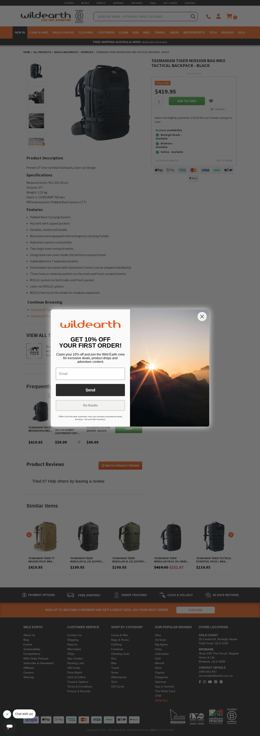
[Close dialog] (202, 316)
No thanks (90, 405)
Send (90, 390)
